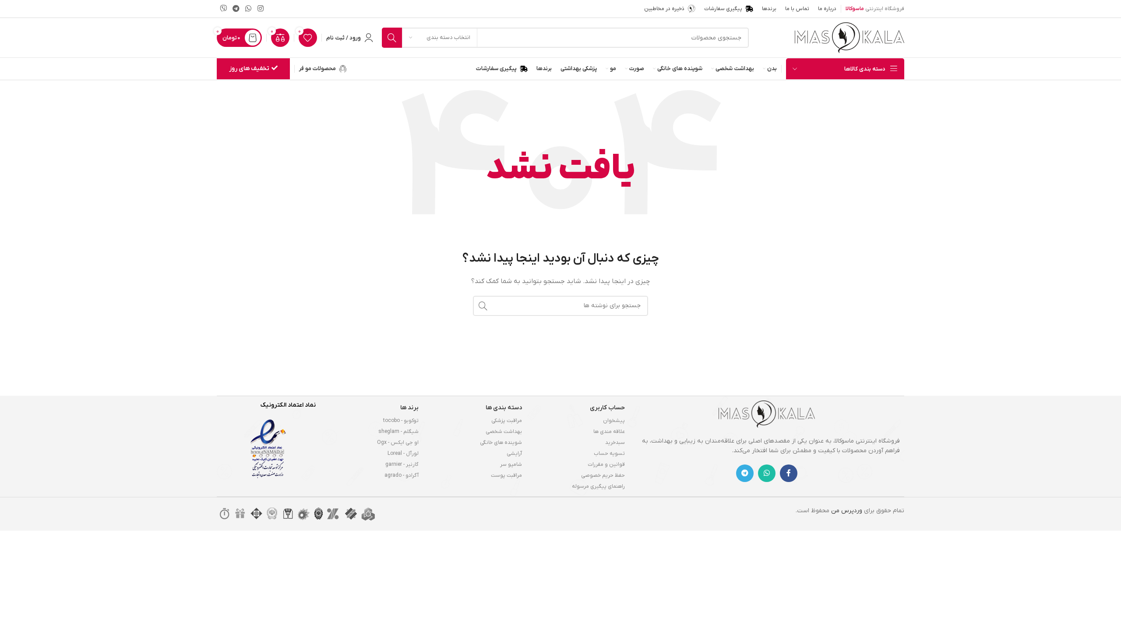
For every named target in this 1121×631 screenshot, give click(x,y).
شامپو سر (511, 464)
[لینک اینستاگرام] (260, 9)
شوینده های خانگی (501, 442)
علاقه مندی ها (609, 431)
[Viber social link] (223, 9)
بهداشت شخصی (504, 431)
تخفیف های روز (249, 68)
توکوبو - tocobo (401, 420)
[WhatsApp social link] (248, 9)
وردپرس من (846, 511)
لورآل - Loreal (403, 453)
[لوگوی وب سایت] (849, 37)
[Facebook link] (788, 473)
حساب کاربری (607, 408)
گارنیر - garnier (402, 464)
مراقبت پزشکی (506, 420)
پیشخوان (614, 420)
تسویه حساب (609, 453)
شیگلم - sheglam (398, 431)
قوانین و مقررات (606, 464)
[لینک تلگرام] (235, 9)
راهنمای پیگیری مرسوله (598, 486)
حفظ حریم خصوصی (603, 475)
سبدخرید (615, 442)
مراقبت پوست (506, 475)
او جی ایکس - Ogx (398, 442)
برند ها (409, 408)
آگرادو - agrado (401, 475)
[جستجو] (392, 38)
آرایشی (514, 453)
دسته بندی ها (504, 408)
